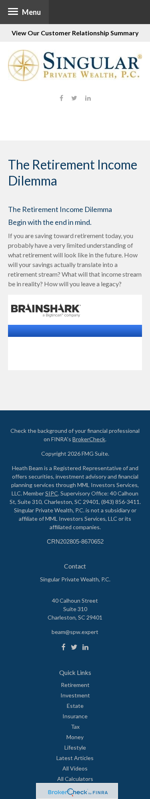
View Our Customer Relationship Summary (75, 33)
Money (75, 737)
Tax (75, 726)
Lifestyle (75, 747)
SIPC (51, 493)
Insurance (75, 716)
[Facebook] (64, 647)
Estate (75, 705)
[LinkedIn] (85, 647)
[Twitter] (74, 647)
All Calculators (75, 778)
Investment (75, 695)
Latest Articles (75, 757)
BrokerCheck (88, 439)
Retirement (75, 684)
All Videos (75, 768)
